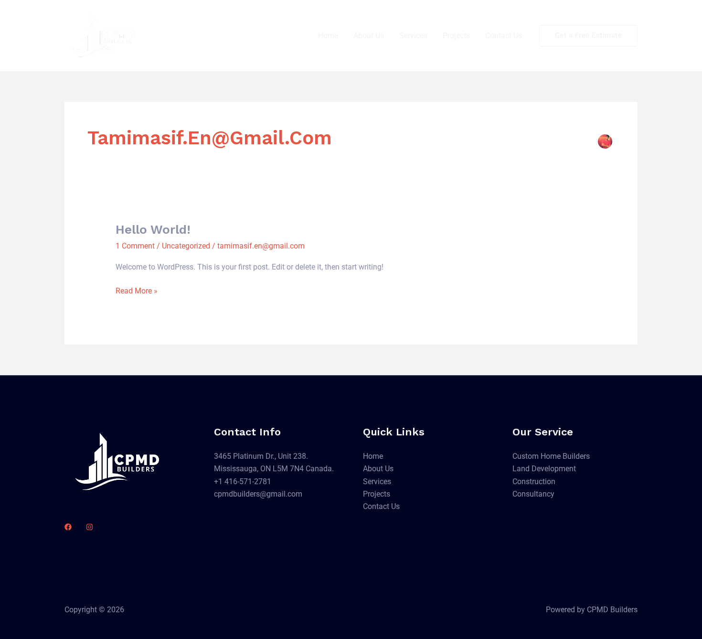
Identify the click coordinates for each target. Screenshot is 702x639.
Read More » (137, 290)
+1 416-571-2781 (242, 481)
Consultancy (533, 493)
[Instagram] (89, 527)
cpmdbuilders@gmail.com (258, 493)
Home (328, 35)
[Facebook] (68, 527)
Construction (533, 481)
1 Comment (135, 245)
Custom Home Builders (551, 456)
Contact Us (503, 35)
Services (413, 35)
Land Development (544, 468)
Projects (456, 35)
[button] (588, 35)
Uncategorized (186, 245)
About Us (368, 35)
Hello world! (153, 229)
